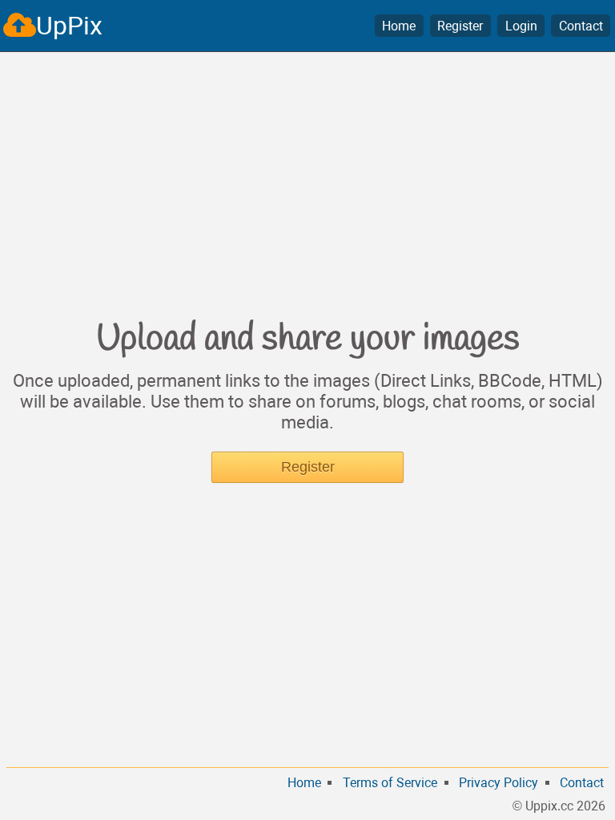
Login (521, 26)
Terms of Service (390, 782)
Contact (581, 26)
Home (399, 26)
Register (460, 26)
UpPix (69, 25)
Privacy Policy (498, 782)
